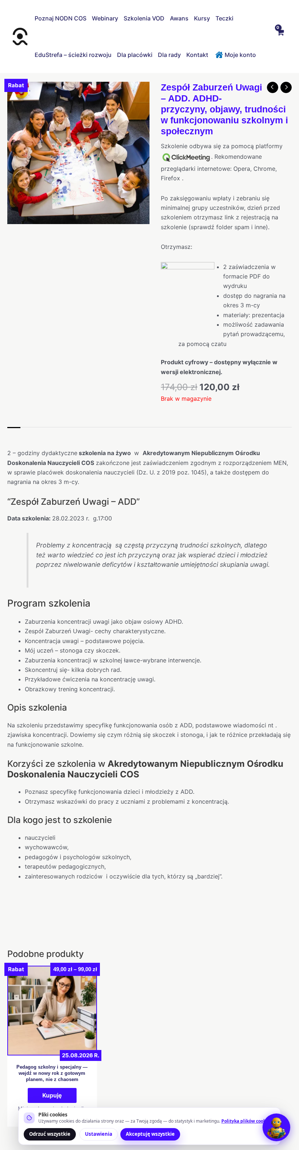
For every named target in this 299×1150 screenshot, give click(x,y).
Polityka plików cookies (246, 1121)
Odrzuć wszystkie (49, 1134)
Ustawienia (98, 1134)
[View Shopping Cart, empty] (280, 36)
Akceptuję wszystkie (150, 1134)
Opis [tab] (13, 434)
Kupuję (52, 1095)
